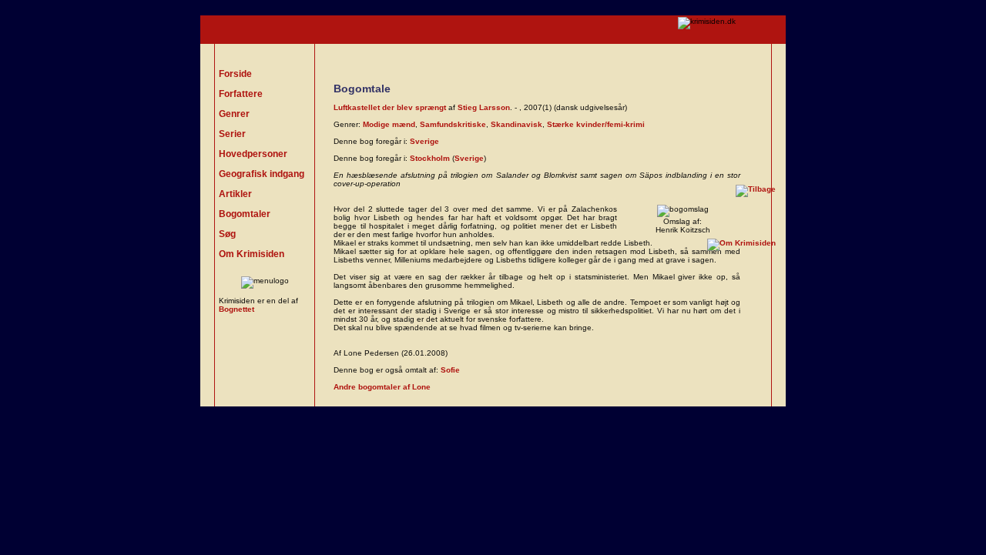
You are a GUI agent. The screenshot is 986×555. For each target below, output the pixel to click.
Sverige (424, 141)
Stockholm (430, 158)
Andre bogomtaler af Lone (382, 387)
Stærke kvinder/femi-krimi (596, 124)
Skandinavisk (516, 124)
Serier (232, 134)
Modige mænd (389, 124)
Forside (235, 74)
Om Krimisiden (251, 254)
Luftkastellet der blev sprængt (390, 107)
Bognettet (236, 309)
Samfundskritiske (453, 124)
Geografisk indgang (261, 174)
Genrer (234, 114)
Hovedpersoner (253, 154)
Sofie (450, 370)
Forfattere (241, 94)
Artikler (235, 194)
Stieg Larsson (484, 107)
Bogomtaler (244, 214)
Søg (227, 234)
